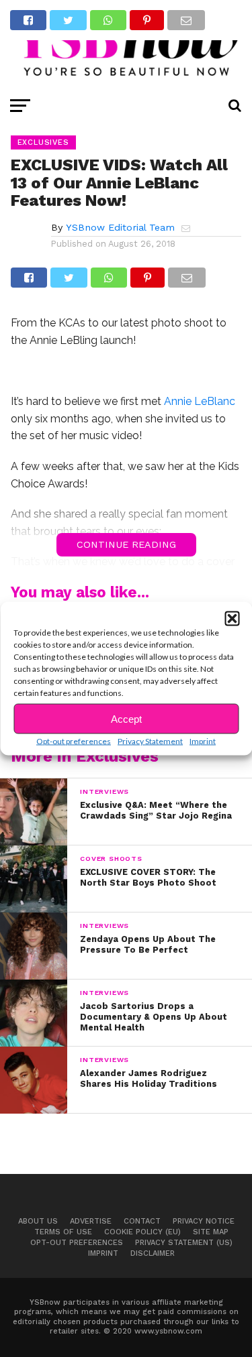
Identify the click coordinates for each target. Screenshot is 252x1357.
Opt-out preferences (73, 741)
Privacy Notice (204, 1221)
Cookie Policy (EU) (142, 1232)
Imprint (203, 741)
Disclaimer (152, 1253)
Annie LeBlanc (199, 401)
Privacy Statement (150, 741)
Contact (142, 1221)
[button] (232, 619)
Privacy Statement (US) (184, 1242)
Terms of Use (63, 1232)
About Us (38, 1221)
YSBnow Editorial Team (120, 227)
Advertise (91, 1221)
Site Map (210, 1232)
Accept (126, 718)
